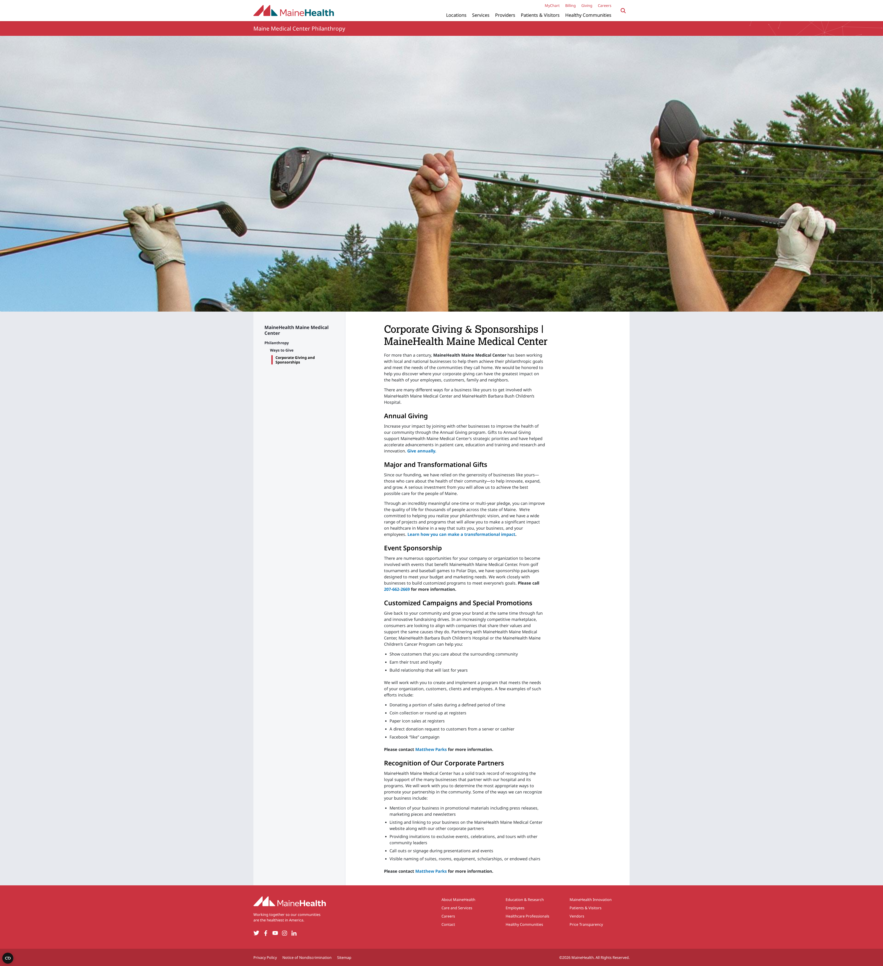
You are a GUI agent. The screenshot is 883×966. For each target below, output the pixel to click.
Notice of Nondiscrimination (307, 957)
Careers (604, 5)
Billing (570, 5)
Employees (515, 907)
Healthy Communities (588, 15)
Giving (586, 5)
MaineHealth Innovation (591, 899)
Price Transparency (586, 924)
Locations (456, 15)
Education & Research (525, 899)
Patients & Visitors (540, 15)
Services (481, 15)
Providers (505, 15)
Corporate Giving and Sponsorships (295, 360)
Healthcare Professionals (527, 916)
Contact (448, 924)
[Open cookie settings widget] (7, 958)
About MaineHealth (458, 899)
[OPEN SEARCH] (623, 10)
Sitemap (344, 957)
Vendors (577, 916)
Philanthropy (276, 342)
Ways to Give (281, 350)
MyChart (552, 5)
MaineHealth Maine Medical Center (296, 330)
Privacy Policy (265, 957)
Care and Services (457, 907)
